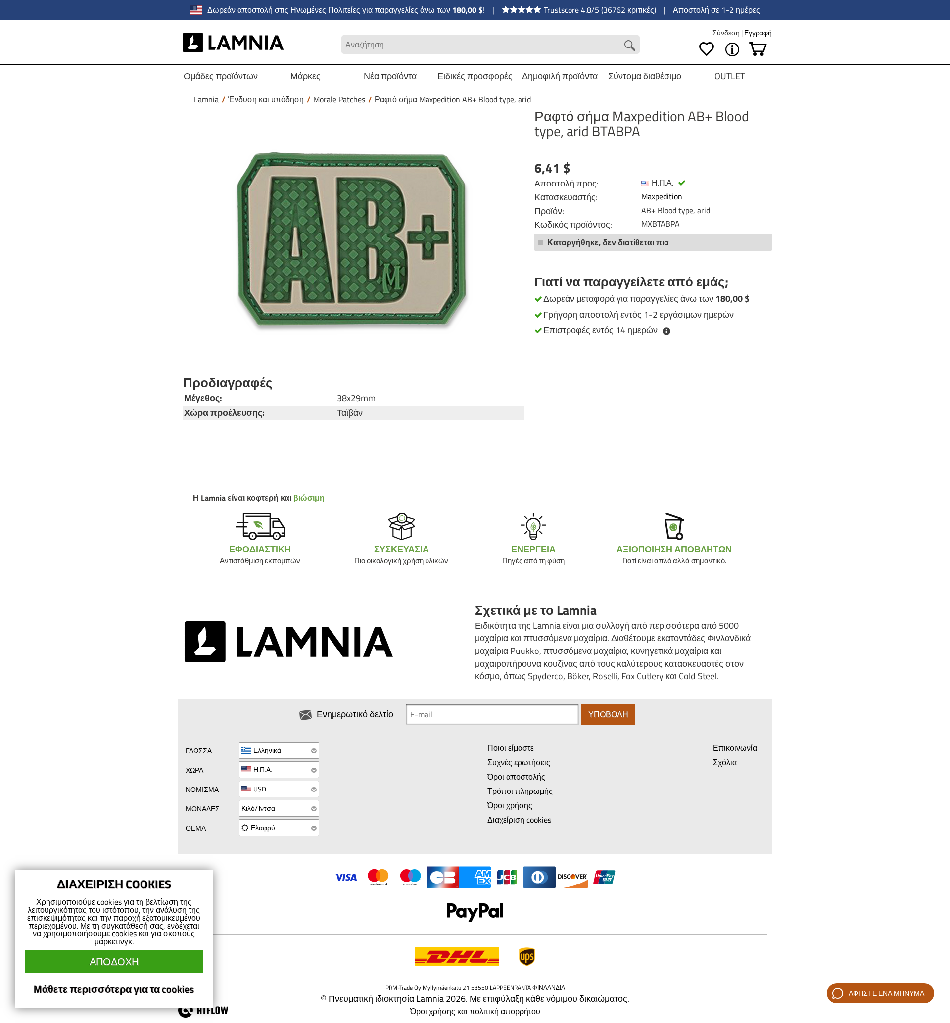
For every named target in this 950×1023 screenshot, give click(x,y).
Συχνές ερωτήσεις (518, 762)
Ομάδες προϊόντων (221, 76)
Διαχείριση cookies (519, 820)
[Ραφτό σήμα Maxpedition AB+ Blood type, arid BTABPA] (351, 239)
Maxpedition (661, 196)
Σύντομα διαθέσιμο (644, 76)
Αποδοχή (114, 961)
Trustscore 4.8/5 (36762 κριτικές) (600, 10)
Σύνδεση (726, 32)
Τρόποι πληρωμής (520, 791)
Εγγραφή (758, 32)
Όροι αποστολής (516, 777)
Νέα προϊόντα (390, 76)
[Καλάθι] (758, 49)
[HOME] (233, 44)
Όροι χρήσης (509, 805)
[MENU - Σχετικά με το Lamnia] (732, 49)
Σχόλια (725, 762)
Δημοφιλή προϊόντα (560, 76)
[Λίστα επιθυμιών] (706, 49)
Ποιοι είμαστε (510, 748)
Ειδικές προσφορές (475, 76)
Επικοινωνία (735, 748)
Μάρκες (305, 76)
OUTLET (729, 76)
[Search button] (629, 45)
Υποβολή (608, 714)
